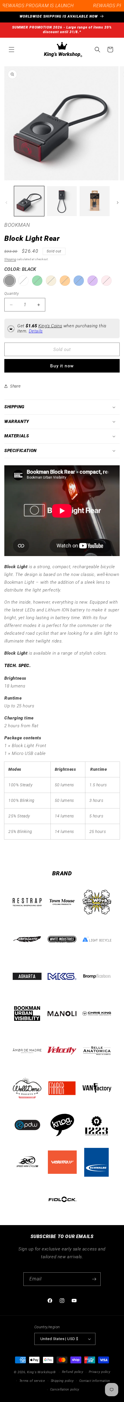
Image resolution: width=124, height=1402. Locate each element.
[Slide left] (6, 202)
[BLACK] (9, 280)
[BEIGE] (51, 280)
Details (36, 331)
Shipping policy (62, 1381)
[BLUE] (79, 280)
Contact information (94, 1381)
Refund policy (72, 1372)
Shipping (10, 259)
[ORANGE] (65, 280)
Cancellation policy (64, 1389)
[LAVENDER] (92, 280)
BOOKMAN (17, 225)
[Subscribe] (94, 1279)
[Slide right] (117, 202)
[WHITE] (23, 280)
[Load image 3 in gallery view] (95, 201)
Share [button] (15, 386)
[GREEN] (37, 280)
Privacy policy (99, 1372)
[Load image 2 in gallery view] (62, 201)
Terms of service (32, 1381)
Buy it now (62, 366)
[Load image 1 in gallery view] (29, 201)
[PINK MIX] (106, 280)
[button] (11, 49)
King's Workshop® (41, 1372)
